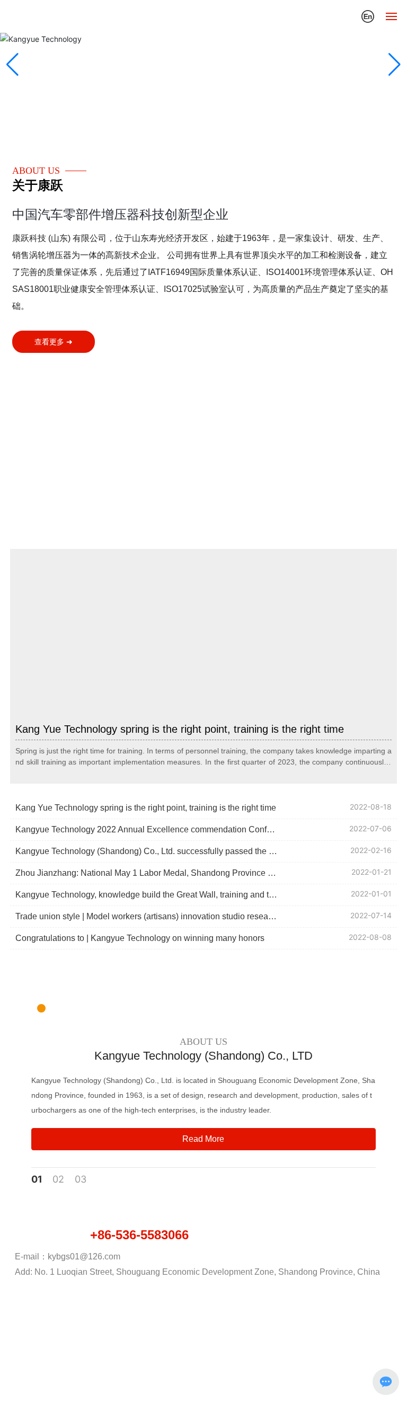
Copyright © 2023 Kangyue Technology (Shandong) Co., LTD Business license (204, 1346)
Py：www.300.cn (216, 1357)
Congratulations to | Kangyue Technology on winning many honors (139, 938)
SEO (262, 1357)
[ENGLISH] (367, 15)
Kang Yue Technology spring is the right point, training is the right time (179, 729)
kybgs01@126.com (84, 1256)
